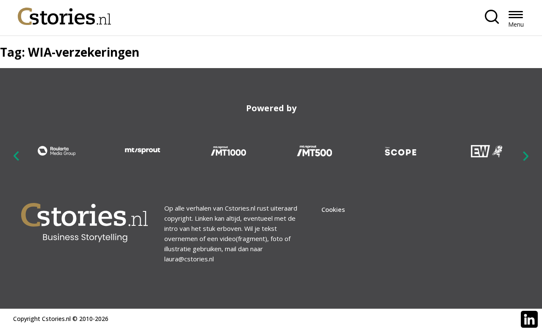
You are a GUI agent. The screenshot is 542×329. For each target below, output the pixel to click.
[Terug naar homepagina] (64, 14)
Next (525, 156)
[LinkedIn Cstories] (529, 319)
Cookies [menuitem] (333, 209)
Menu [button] (516, 24)
